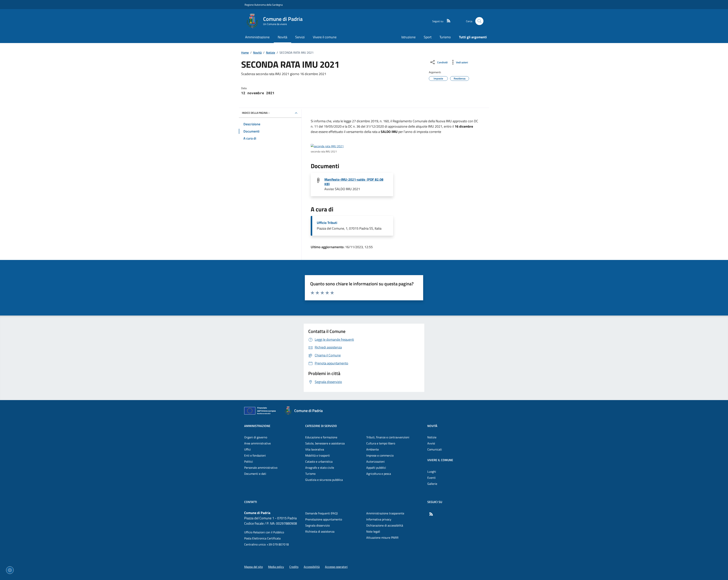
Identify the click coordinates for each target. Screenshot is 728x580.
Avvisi (431, 443)
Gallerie (432, 483)
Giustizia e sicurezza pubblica (324, 479)
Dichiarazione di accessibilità (384, 525)
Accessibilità (312, 566)
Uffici (247, 449)
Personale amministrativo (260, 467)
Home (245, 52)
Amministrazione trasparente (385, 513)
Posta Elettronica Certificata (262, 538)
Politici (248, 461)
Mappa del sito (253, 566)
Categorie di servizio (321, 426)
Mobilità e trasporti (317, 455)
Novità (257, 52)
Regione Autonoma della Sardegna (264, 5)
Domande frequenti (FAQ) (321, 513)
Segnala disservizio (317, 525)
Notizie (270, 52)
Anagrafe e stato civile (319, 467)
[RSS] (447, 21)
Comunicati (434, 449)
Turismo (445, 37)
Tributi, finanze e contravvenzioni (387, 437)
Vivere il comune (440, 460)
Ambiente (372, 449)
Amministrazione (257, 426)
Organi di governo (255, 437)
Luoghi (431, 471)
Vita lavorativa (314, 449)
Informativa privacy (378, 519)
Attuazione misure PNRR (382, 537)
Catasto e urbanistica (319, 461)
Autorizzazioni (375, 461)
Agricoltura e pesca (378, 473)
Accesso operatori (336, 566)
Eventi (431, 477)
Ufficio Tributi (327, 223)
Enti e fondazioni (255, 455)
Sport (427, 37)
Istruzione (408, 37)
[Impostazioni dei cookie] (10, 570)
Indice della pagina (255, 113)
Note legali (373, 531)
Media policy (276, 566)
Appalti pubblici (376, 467)
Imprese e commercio (380, 455)
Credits (293, 566)
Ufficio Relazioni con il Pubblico (264, 532)
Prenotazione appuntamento (323, 519)
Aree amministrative (257, 443)
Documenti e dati (255, 473)
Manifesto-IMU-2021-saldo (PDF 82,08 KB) (353, 181)
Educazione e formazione (321, 437)
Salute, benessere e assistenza (325, 443)
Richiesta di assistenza (319, 531)
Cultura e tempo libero (380, 443)
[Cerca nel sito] (479, 21)
